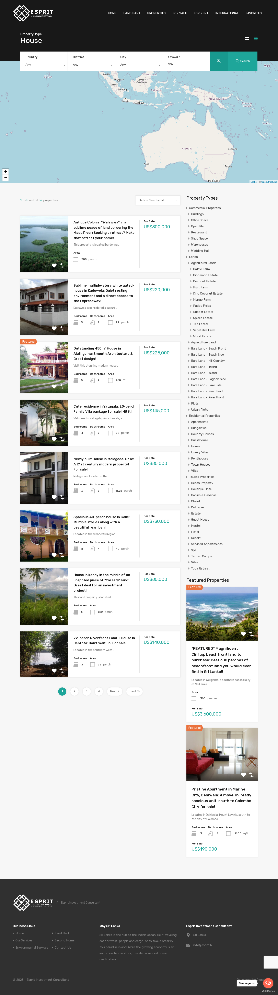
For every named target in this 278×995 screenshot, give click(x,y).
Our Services (24, 940)
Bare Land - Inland (204, 367)
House (195, 446)
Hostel (195, 526)
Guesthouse (199, 440)
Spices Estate (203, 318)
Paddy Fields (202, 306)
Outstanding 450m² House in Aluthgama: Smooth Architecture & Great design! (103, 353)
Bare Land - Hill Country (208, 361)
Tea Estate (201, 324)
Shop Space (199, 238)
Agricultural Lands (203, 263)
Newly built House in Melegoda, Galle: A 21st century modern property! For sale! (103, 464)
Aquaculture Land (203, 342)
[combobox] (44, 66)
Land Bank (62, 933)
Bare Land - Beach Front (208, 348)
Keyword (174, 57)
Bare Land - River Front (207, 397)
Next (113, 691)
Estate (196, 513)
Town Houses (200, 464)
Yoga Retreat (200, 568)
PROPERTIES (156, 13)
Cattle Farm (201, 269)
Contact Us (63, 947)
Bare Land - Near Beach (207, 391)
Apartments (199, 422)
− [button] (5, 177)
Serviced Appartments (207, 544)
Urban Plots (199, 409)
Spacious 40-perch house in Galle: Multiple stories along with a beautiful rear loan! (101, 522)
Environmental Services (31, 947)
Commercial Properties (205, 208)
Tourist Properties (202, 477)
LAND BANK (131, 13)
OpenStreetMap (269, 181)
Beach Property (202, 483)
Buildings (197, 214)
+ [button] (5, 171)
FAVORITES (254, 13)
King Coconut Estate (208, 293)
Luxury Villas (199, 452)
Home (19, 933)
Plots (195, 403)
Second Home (64, 940)
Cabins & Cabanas (204, 495)
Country (31, 57)
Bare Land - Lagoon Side (208, 379)
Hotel (195, 532)
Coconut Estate (204, 281)
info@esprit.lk (202, 945)
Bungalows (199, 428)
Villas (194, 471)
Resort (196, 538)
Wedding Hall (200, 251)
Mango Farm (202, 299)
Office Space (199, 220)
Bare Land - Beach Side (207, 354)
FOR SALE (180, 13)
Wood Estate (202, 336)
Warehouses (199, 244)
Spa (193, 550)
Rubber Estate (203, 312)
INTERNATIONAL (227, 13)
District (78, 57)
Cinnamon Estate (205, 275)
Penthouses (199, 458)
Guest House (200, 519)
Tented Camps (201, 556)
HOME (112, 13)
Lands (193, 257)
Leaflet (254, 181)
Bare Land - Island (204, 373)
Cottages (198, 507)
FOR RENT (201, 13)
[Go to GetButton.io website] (268, 991)
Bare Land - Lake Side (206, 385)
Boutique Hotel (201, 489)
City (123, 57)
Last (132, 691)
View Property (44, 261)
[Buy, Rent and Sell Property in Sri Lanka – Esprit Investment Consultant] (33, 20)
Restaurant (199, 232)
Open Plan (198, 226)
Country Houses (202, 434)
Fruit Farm (200, 287)
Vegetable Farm (204, 330)
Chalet (195, 501)
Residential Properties (204, 416)
